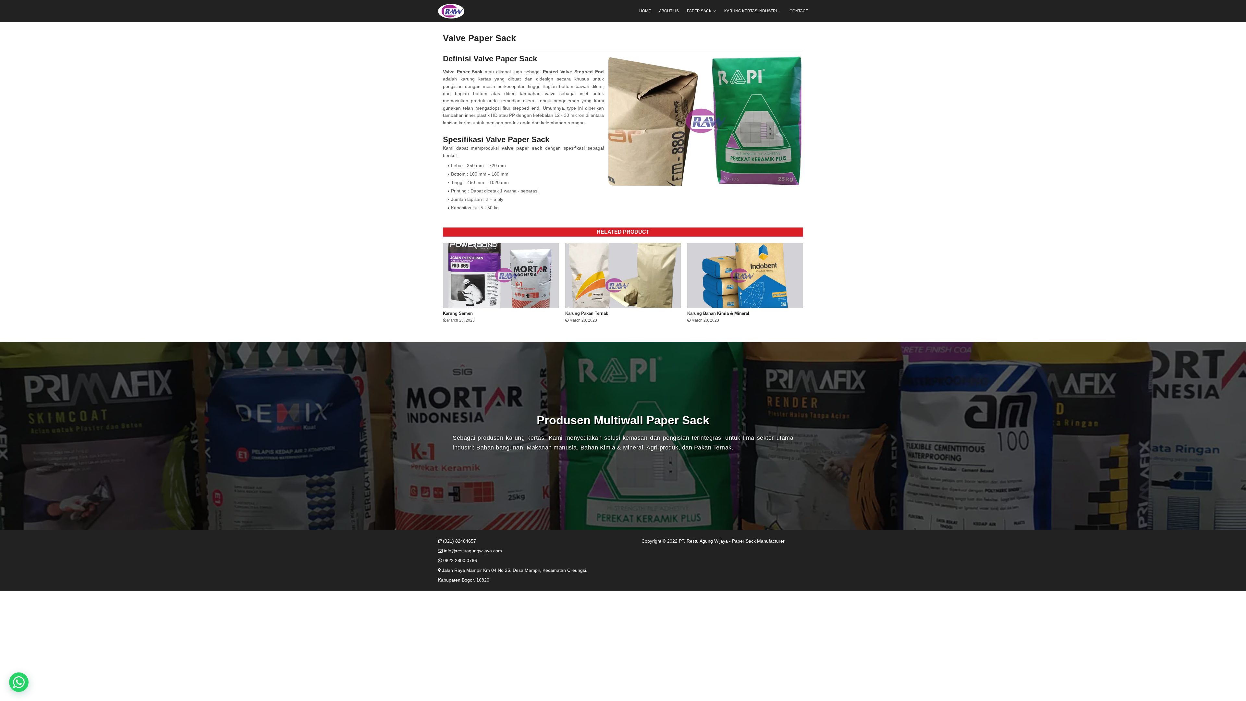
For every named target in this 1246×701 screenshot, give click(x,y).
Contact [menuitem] (798, 11)
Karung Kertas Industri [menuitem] (750, 11)
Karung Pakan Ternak (586, 313)
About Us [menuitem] (669, 11)
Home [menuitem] (645, 11)
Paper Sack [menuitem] (699, 11)
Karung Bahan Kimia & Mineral (718, 313)
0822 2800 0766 (459, 560)
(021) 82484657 (459, 541)
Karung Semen (458, 313)
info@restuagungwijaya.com (472, 550)
